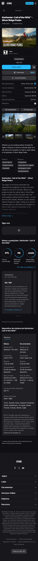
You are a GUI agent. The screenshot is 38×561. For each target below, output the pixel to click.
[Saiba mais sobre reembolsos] (35, 88)
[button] (19, 216)
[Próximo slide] (34, 136)
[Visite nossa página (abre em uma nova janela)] (19, 230)
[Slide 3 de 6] (29, 136)
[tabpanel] (19, 361)
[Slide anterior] (3, 136)
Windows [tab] (7, 337)
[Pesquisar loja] (4, 10)
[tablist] (19, 337)
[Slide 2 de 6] (19, 136)
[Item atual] (9, 136)
